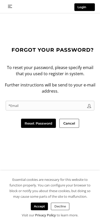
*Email (13, 105)
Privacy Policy (45, 215)
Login (81, 7)
